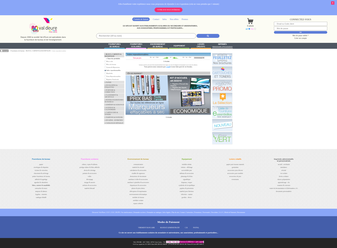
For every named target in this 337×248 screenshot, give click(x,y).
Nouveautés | (207, 212)
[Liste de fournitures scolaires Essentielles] (222, 111)
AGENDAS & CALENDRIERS (41, 182)
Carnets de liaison (141, 19)
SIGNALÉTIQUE (186, 179)
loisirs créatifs (201, 45)
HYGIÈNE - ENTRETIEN (41, 194)
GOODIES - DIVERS (187, 197)
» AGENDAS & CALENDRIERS (110, 109)
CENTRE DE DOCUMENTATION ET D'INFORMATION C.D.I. (283, 188)
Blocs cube (109, 61)
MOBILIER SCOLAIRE (138, 200)
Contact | (182, 212)
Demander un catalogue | (154, 212)
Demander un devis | (139, 212)
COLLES (89, 176)
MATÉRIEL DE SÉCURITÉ (138, 167)
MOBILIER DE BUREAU (138, 197)
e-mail (168, 67)
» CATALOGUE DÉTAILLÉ (114, 123)
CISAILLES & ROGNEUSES (138, 173)
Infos (164, 19)
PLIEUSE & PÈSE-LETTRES (138, 188)
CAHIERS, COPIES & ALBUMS (89, 164)
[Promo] (222, 85)
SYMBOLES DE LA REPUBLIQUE (187, 185)
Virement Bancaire (146, 228)
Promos (185, 19)
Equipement (179, 46)
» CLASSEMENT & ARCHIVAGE (111, 96)
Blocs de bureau (111, 64)
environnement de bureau (157, 45)
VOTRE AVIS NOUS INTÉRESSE (168, 10)
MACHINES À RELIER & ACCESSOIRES (138, 179)
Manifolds (109, 73)
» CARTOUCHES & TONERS (111, 113)
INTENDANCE (283, 167)
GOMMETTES (235, 167)
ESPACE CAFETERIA (138, 203)
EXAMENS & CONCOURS (283, 185)
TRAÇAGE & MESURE (89, 182)
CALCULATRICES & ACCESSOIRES (138, 170)
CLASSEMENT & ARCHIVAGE (41, 173)
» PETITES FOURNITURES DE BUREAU (114, 101)
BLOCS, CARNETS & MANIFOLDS (38, 51)
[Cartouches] (222, 72)
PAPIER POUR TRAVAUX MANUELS (235, 164)
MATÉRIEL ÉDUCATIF (90, 188)
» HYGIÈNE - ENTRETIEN (114, 120)
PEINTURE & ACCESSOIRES (90, 173)
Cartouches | (190, 212)
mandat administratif (170, 228)
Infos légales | (167, 212)
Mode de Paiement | (230, 212)
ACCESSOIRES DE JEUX (235, 176)
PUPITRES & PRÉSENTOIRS (187, 188)
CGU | (113, 212)
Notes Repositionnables (113, 76)
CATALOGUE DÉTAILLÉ (41, 197)
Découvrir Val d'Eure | (99, 212)
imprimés (222, 45)
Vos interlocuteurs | (127, 212)
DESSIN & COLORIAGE (89, 170)
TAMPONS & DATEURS (41, 191)
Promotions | (198, 212)
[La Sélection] (222, 98)
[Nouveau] (222, 125)
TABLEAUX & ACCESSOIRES (187, 173)
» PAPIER (108, 82)
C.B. (186, 228)
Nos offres (174, 19)
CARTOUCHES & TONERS (41, 188)
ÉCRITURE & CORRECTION (41, 170)
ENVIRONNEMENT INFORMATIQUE (138, 194)
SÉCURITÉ (283, 170)
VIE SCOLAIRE (283, 173)
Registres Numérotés (112, 79)
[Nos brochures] (222, 59)
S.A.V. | (221, 212)
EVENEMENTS (235, 179)
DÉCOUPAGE (89, 179)
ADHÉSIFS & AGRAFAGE (41, 179)
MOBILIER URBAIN (186, 164)
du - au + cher (154, 57)
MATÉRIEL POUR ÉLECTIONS (187, 191)
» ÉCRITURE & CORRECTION (110, 91)
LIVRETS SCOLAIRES (284, 176)
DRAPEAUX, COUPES (186, 182)
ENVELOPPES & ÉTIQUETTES (41, 167)
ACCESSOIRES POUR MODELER (235, 173)
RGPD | (118, 212)
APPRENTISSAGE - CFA (283, 182)
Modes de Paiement (168, 222)
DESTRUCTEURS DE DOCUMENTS (138, 176)
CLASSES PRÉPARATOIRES (283, 179)
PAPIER (41, 164)
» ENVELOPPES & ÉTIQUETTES (111, 86)
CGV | (108, 212)
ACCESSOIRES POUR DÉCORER (235, 170)
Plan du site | (176, 212)
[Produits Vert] (222, 138)
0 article (250, 26)
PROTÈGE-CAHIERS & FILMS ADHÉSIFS (90, 167)
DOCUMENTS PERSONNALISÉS (283, 191)
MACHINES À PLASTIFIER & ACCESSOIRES (138, 182)
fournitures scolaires (136, 45)
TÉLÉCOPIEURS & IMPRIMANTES (138, 191)
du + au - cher (187, 57)
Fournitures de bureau (17, 51)
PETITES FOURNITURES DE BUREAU (41, 176)
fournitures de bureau (114, 45)
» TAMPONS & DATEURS (114, 117)
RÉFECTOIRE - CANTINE (186, 194)
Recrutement (241, 212)
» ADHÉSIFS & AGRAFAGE (114, 105)
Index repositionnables (113, 70)
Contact (156, 19)
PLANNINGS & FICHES (187, 176)
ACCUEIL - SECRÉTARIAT (284, 164)
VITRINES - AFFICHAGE (186, 167)
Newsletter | (215, 212)
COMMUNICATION (138, 164)
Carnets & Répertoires (113, 67)
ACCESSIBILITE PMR (187, 170)
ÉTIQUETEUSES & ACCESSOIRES (138, 185)
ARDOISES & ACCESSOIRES (90, 185)
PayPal (196, 228)
